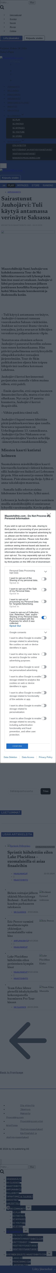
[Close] (50, 516)
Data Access (28, 757)
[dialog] (28, 636)
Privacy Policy (45, 757)
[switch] (44, 579)
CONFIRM (17, 746)
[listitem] (28, 572)
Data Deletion (10, 757)
